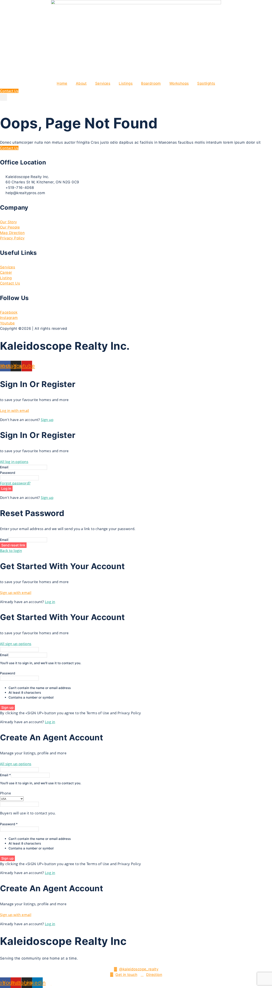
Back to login (11, 550)
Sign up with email (15, 592)
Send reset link (13, 545)
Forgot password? (15, 483)
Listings (126, 83)
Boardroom (151, 83)
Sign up (47, 419)
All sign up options (15, 643)
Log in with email (14, 410)
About (81, 83)
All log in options (14, 461)
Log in (6, 488)
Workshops (179, 83)
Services (102, 83)
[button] (3, 97)
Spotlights (206, 83)
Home (62, 83)
